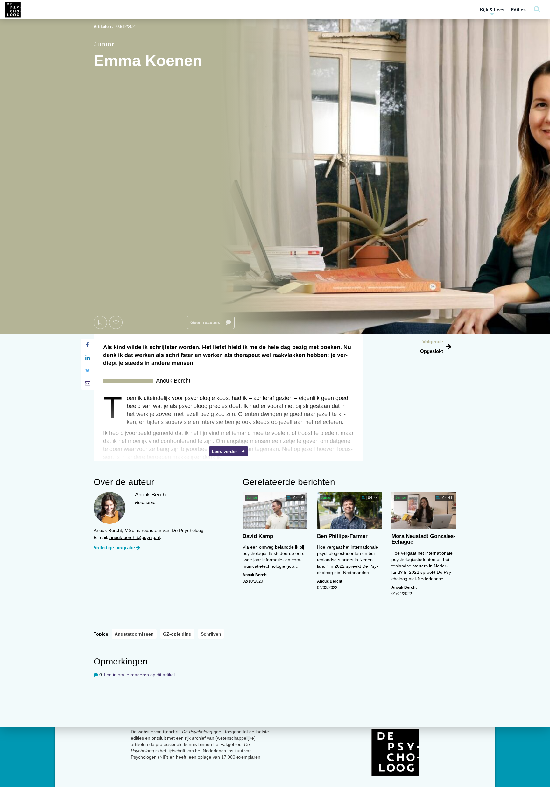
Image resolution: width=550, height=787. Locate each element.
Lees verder (225, 451)
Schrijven (211, 633)
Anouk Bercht (255, 575)
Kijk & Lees (492, 9)
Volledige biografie (114, 547)
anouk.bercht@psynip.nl (134, 537)
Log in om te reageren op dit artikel (139, 674)
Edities (518, 9)
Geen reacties (206, 322)
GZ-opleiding (177, 633)
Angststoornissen (134, 633)
